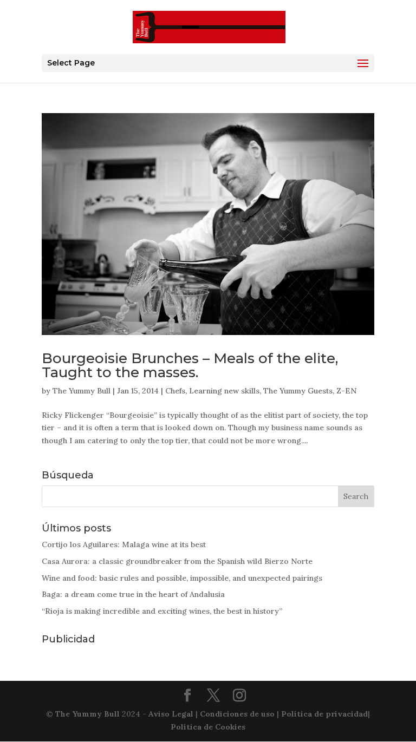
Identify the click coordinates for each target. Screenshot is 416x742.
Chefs (175, 391)
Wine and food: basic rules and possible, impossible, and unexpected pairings (182, 578)
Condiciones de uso (237, 714)
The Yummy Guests (298, 391)
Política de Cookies (208, 727)
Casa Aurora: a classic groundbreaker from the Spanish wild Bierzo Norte (177, 561)
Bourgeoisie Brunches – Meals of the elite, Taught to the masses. (190, 365)
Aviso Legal (170, 714)
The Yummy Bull (81, 391)
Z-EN (346, 391)
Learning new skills (224, 391)
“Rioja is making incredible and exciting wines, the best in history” (162, 611)
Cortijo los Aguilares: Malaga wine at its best (124, 544)
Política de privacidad (324, 714)
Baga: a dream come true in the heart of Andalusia (133, 594)
